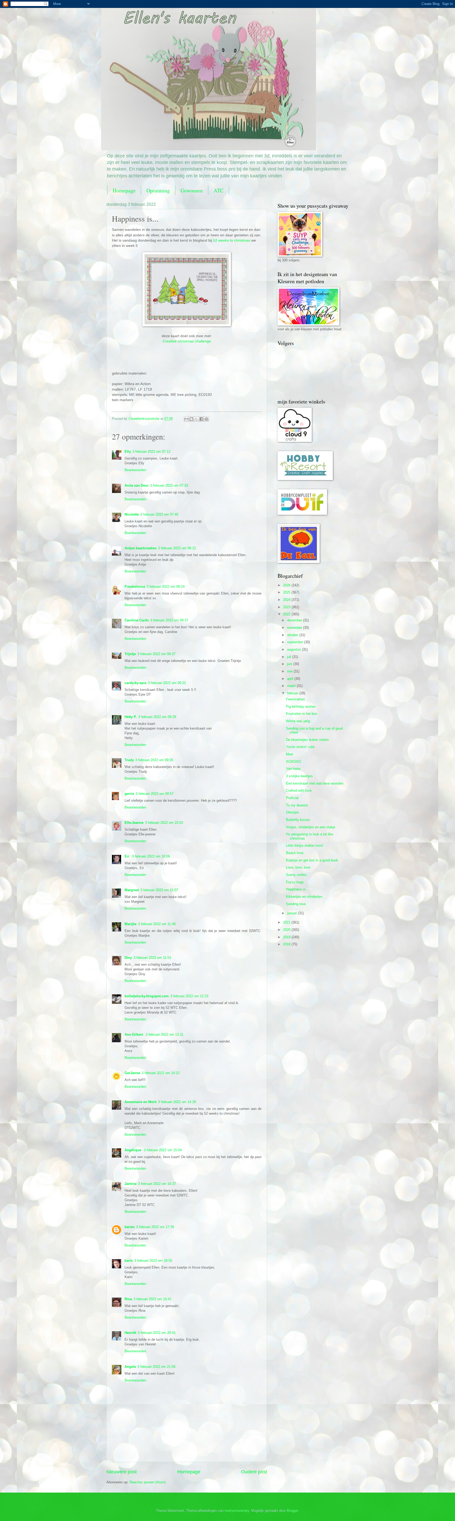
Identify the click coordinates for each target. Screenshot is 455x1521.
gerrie (129, 794)
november (295, 628)
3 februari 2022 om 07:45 (159, 514)
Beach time (294, 853)
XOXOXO (293, 762)
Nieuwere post (121, 1471)
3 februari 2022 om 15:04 (163, 1150)
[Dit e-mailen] (186, 419)
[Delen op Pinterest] (206, 419)
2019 (287, 937)
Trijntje (130, 654)
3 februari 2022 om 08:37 (169, 620)
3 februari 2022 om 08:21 (177, 548)
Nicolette (132, 514)
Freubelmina (135, 587)
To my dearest (297, 805)
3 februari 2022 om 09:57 (155, 794)
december (295, 620)
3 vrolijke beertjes (299, 776)
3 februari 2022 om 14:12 (161, 1073)
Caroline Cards (137, 620)
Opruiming (158, 190)
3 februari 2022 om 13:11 (164, 1034)
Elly (128, 451)
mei (290, 671)
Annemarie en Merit (140, 1102)
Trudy (129, 760)
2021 (287, 922)
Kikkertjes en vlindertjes (304, 897)
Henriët (130, 1333)
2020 (287, 930)
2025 (287, 592)
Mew (289, 754)
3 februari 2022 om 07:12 (151, 451)
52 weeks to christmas (231, 240)
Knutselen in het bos (301, 714)
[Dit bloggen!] (191, 419)
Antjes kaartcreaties (140, 548)
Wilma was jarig (298, 721)
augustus (294, 649)
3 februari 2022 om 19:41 (152, 1299)
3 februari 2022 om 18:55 (153, 1261)
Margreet (132, 890)
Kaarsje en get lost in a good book (312, 860)
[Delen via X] (196, 419)
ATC (219, 190)
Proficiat (292, 798)
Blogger (292, 1511)
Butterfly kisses (298, 820)
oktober (293, 635)
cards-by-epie (135, 683)
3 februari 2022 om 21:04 (156, 1367)
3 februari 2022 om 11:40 (157, 924)
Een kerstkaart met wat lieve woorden (314, 783)
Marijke (130, 924)
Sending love (296, 904)
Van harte (293, 769)
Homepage (124, 190)
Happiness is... (297, 889)
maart (292, 686)
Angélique (133, 1150)
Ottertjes (292, 812)
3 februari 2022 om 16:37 (157, 1184)
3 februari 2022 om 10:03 (164, 823)
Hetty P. (131, 717)
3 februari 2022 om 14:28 (177, 1102)
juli (289, 657)
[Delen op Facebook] (201, 419)
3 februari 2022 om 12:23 (189, 996)
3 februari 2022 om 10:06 (151, 856)
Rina (128, 1299)
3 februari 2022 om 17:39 (155, 1227)
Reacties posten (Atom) (148, 1482)
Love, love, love (298, 867)
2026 (287, 585)
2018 (287, 944)
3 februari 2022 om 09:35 (154, 760)
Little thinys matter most (304, 845)
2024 (287, 600)
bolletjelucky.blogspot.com (147, 996)
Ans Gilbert (134, 1034)
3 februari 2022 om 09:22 (167, 683)
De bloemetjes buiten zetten (307, 740)
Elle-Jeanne (134, 823)
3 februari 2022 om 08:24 (166, 587)
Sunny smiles (296, 875)
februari (293, 693)
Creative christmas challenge (187, 341)
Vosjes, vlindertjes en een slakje (310, 827)
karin (129, 1261)
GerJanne (132, 1073)
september (295, 642)
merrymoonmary (237, 1511)
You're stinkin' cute (300, 747)
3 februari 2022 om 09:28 (157, 717)
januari (292, 913)
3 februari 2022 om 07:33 (169, 485)
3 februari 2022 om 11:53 (152, 958)
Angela (130, 1367)
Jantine (130, 1184)
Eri (127, 856)
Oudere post (254, 1471)
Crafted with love (298, 790)
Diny (128, 958)
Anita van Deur (137, 485)
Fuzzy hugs (295, 882)
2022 (287, 614)
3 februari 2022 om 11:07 (159, 890)
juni (290, 664)
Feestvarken (295, 699)
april (290, 679)
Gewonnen (192, 190)
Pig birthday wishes (301, 707)
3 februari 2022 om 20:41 (157, 1333)
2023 (287, 607)
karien (130, 1227)
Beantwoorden (135, 470)
